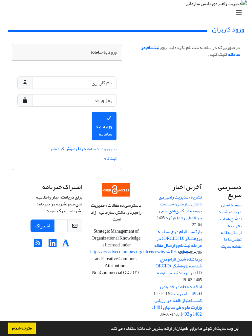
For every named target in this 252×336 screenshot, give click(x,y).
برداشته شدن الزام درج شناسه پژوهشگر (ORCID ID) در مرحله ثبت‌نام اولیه (179, 266)
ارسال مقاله (231, 232)
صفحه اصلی (231, 204)
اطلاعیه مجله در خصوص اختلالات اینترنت (181, 290)
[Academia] (65, 245)
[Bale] (77, 245)
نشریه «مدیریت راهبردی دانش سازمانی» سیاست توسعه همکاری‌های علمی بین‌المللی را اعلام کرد (180, 207)
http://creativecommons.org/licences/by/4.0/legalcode (141, 251)
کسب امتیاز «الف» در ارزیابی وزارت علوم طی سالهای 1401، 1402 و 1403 (177, 307)
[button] (108, 329)
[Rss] (38, 245)
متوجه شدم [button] (22, 328)
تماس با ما (233, 239)
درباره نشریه (230, 211)
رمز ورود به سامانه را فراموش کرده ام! (82, 148)
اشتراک (42, 226)
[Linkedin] (53, 245)
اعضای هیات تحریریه (231, 222)
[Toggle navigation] (128, 13)
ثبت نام (110, 158)
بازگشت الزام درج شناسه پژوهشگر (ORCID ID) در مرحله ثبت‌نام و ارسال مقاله (178, 238)
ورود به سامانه (104, 130)
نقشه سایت (231, 246)
